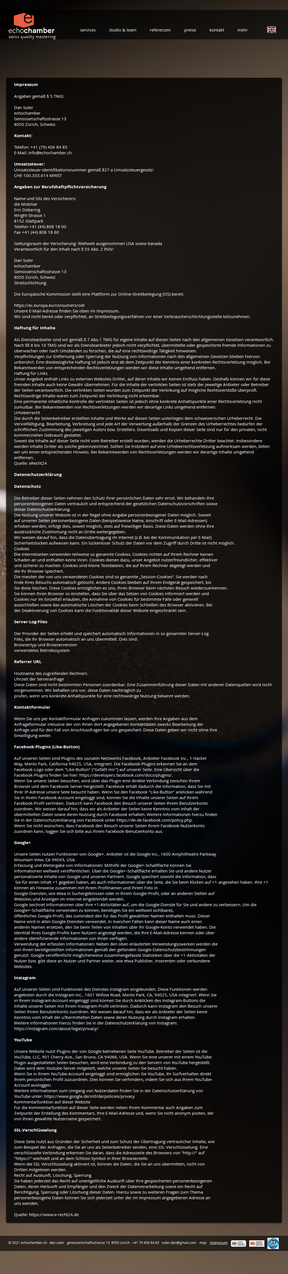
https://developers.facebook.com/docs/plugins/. (126, 775)
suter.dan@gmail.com (179, 1242)
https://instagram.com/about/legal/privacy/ (56, 1028)
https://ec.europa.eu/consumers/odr (49, 305)
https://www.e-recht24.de (54, 1214)
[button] (86, 30)
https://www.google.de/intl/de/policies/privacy (89, 1096)
